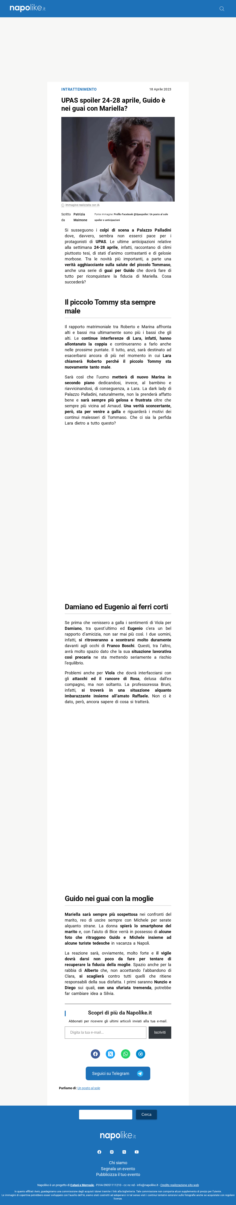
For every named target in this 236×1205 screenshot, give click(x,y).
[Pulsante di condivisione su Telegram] (140, 1054)
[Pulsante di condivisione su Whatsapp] (125, 1054)
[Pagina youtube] (136, 1152)
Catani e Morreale (82, 1185)
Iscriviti (160, 1032)
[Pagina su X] (124, 1152)
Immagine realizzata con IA (82, 205)
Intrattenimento (79, 89)
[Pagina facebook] (100, 1152)
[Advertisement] (118, 49)
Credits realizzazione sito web (179, 1185)
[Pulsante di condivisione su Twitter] (110, 1054)
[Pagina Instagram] (112, 1152)
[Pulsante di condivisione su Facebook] (95, 1054)
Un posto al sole (88, 1088)
